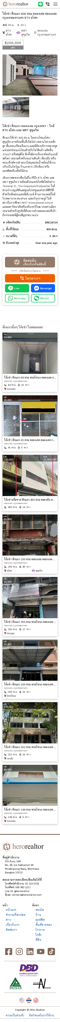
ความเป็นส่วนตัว (15, 1015)
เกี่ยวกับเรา (13, 924)
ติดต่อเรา (11, 929)
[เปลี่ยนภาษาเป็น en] (21, 1000)
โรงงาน (40, 929)
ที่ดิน (38, 939)
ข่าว (8, 919)
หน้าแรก (11, 909)
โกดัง (39, 934)
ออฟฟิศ (40, 919)
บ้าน (38, 914)
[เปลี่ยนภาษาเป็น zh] (35, 1000)
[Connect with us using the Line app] (40, 4)
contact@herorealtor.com (27, 894)
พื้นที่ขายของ (44, 924)
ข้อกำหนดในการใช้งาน (41, 1015)
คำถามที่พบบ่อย (16, 914)
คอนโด (40, 909)
